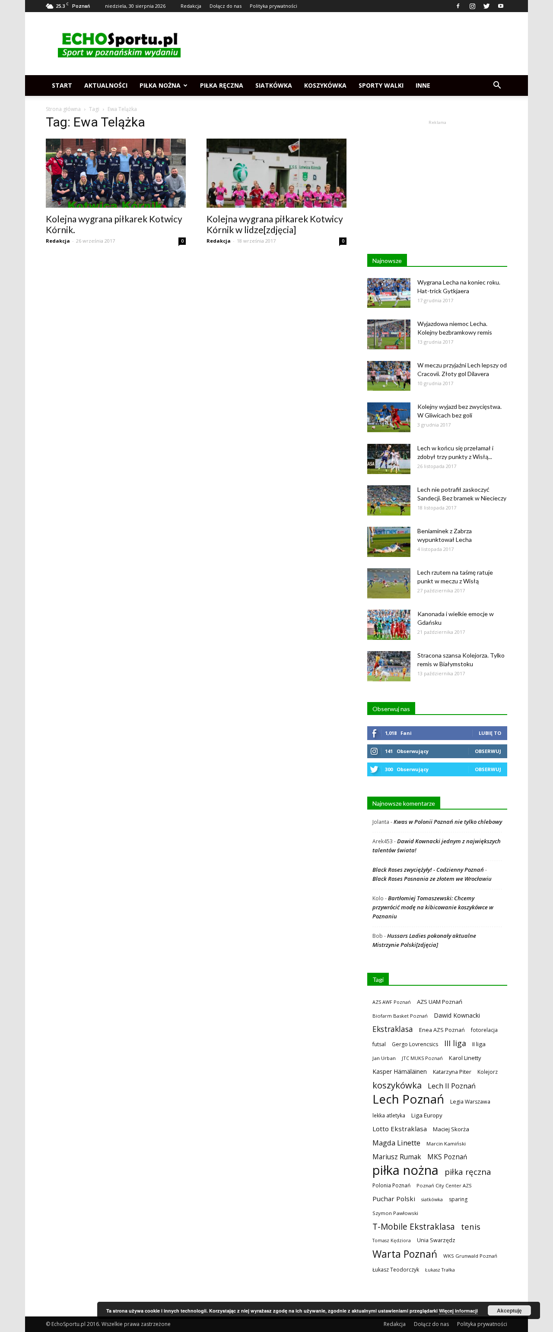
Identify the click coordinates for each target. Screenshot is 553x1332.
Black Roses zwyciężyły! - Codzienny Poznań (428, 869)
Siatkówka (273, 85)
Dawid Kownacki (457, 1015)
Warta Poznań (404, 1254)
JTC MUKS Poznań (422, 1058)
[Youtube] (500, 6)
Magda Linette (396, 1142)
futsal (379, 1044)
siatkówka (432, 1199)
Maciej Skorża (451, 1129)
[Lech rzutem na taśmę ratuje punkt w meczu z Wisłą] (388, 583)
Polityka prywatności (273, 6)
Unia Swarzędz (436, 1240)
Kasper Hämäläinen (399, 1071)
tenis (470, 1226)
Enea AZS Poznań (442, 1030)
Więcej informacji (458, 1310)
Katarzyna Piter (452, 1072)
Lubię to (490, 733)
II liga (479, 1044)
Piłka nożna (160, 85)
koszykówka (397, 1085)
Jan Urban (384, 1058)
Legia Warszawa (470, 1101)
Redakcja (191, 6)
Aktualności (105, 85)
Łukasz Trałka (440, 1269)
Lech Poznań (408, 1099)
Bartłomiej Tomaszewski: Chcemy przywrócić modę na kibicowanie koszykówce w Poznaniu (432, 907)
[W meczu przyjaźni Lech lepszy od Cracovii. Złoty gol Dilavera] (388, 376)
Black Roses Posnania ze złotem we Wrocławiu (432, 879)
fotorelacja (484, 1029)
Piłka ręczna (221, 85)
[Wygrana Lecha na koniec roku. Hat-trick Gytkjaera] (388, 293)
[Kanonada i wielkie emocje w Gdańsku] (388, 625)
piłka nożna (405, 1170)
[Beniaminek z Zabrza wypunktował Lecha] (388, 542)
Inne (423, 85)
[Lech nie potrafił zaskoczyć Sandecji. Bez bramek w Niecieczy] (388, 500)
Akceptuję (509, 1310)
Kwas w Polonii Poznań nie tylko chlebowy (448, 822)
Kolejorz (487, 1071)
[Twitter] (486, 6)
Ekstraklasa (392, 1029)
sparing (458, 1199)
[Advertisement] (350, 43)
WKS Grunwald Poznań (470, 1256)
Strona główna (63, 109)
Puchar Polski (393, 1198)
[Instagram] (472, 6)
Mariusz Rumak (396, 1156)
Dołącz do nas (226, 6)
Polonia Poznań (391, 1185)
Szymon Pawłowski (395, 1213)
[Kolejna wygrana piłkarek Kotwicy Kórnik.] (116, 173)
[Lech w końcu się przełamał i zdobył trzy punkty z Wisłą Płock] (388, 459)
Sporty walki (381, 85)
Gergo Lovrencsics (415, 1044)
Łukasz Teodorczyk (395, 1269)
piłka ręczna (468, 1171)
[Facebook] (457, 6)
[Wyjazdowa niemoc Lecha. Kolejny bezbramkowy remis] (388, 334)
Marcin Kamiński (446, 1143)
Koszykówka (325, 85)
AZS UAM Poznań (439, 1002)
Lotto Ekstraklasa (399, 1128)
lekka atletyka (388, 1115)
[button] (496, 85)
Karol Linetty (465, 1058)
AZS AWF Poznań (391, 1002)
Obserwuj (488, 751)
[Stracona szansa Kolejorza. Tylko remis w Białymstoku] (388, 666)
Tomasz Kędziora (391, 1240)
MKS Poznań (447, 1156)
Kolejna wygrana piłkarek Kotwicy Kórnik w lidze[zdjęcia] (275, 224)
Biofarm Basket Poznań (400, 1015)
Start (62, 85)
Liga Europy (426, 1115)
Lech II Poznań (452, 1085)
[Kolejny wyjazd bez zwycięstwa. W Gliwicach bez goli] (388, 417)
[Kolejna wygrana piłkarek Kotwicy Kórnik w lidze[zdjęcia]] (276, 173)
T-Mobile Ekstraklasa (413, 1226)
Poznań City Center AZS (444, 1185)
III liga (455, 1043)
